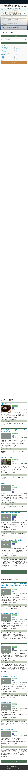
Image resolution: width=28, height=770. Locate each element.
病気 (17, 54)
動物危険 (4, 54)
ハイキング (4, 48)
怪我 (3, 56)
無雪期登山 (18, 48)
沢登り (17, 47)
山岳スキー (4, 51)
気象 (3, 57)
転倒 (17, 57)
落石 (17, 56)
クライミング (5, 47)
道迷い (17, 58)
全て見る (14, 572)
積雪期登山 (18, 50)
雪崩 (17, 60)
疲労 (3, 60)
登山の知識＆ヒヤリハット (14, 5)
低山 (3, 50)
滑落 (3, 58)
